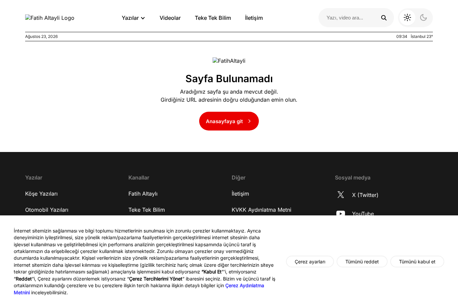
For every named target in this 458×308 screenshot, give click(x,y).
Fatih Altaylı (143, 193)
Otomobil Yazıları (46, 209)
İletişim (254, 17)
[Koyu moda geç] (415, 17)
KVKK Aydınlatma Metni (261, 209)
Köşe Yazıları (41, 193)
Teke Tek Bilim (213, 17)
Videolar (170, 17)
